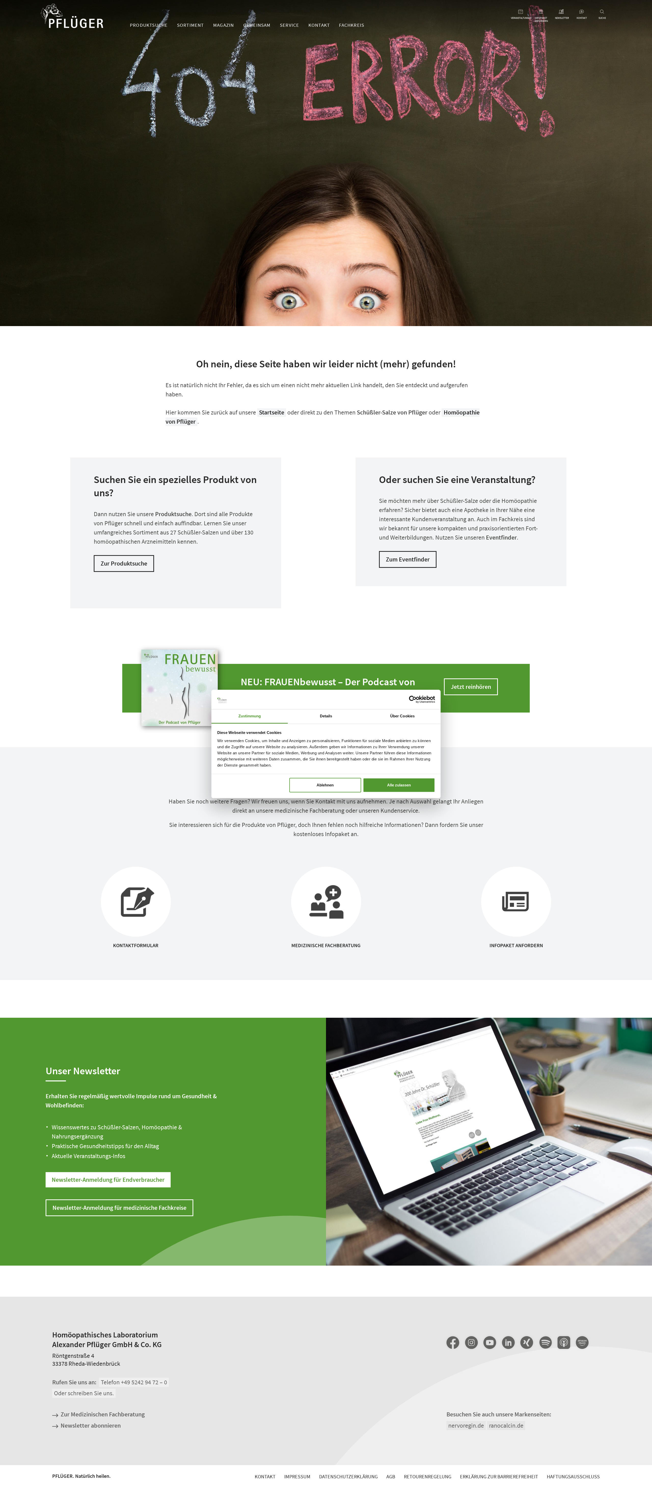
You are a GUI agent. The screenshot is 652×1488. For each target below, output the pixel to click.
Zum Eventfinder (408, 559)
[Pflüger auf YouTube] (489, 1342)
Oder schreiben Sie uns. (84, 1393)
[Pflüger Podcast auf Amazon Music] (582, 1343)
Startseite (271, 412)
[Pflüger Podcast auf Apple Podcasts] (563, 1343)
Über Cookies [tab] (402, 716)
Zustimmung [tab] (249, 716)
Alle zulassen (399, 785)
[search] (602, 12)
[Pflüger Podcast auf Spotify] (545, 1343)
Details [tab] (326, 716)
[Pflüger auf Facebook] (452, 1342)
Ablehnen (325, 785)
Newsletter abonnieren (91, 1425)
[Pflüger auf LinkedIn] (508, 1342)
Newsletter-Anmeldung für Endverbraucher (108, 1180)
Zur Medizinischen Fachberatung (103, 1414)
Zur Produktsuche (124, 563)
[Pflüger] (72, 16)
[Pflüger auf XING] (526, 1342)
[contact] (581, 12)
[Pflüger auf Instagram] (471, 1342)
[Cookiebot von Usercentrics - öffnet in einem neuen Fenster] (412, 699)
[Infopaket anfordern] (541, 12)
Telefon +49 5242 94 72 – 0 (134, 1382)
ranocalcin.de (506, 1425)
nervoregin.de (466, 1425)
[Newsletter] (561, 12)
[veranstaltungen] (520, 12)
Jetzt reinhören (471, 687)
